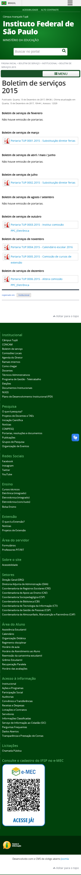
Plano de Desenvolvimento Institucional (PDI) (27, 396)
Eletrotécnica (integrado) (16, 497)
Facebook (7, 461)
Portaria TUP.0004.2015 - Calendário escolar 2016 (42, 247)
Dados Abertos (10, 731)
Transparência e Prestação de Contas (22, 735)
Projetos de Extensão (14, 530)
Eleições (6, 383)
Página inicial (8, 63)
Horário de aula (10, 647)
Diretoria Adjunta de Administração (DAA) (25, 584)
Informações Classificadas (16, 718)
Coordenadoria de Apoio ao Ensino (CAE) (24, 592)
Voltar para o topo (67, 316)
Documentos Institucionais (17, 388)
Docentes (7, 370)
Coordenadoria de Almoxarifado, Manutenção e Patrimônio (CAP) (38, 614)
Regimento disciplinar (14, 642)
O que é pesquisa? (12, 411)
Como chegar (9, 366)
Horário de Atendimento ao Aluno (21, 651)
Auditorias (8, 696)
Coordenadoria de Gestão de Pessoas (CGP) (26, 610)
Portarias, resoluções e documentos (22, 433)
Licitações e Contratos (14, 709)
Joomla (65, 858)
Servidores (8, 714)
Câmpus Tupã (10, 340)
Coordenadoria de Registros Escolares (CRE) (26, 588)
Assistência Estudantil (14, 629)
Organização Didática (14, 638)
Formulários (9, 545)
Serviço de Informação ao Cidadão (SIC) (24, 722)
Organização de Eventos (15, 446)
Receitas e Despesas (13, 705)
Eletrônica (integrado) (14, 493)
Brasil (12, 3)
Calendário (8, 634)
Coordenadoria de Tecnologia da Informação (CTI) (30, 605)
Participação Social (12, 692)
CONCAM (7, 344)
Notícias (6, 424)
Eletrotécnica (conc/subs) (16, 502)
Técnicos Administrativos (16, 375)
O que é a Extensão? (13, 521)
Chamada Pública (11, 750)
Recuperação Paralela (14, 664)
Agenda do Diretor (12, 357)
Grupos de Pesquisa (13, 442)
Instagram (8, 465)
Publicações (8, 437)
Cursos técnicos (11, 489)
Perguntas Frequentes (14, 727)
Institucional (49, 63)
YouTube (7, 474)
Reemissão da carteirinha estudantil (22, 655)
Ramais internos (11, 362)
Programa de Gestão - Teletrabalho (21, 379)
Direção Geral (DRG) (13, 579)
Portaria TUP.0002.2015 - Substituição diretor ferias (43, 182)
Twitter (6, 470)
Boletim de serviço (29, 63)
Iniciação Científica (12, 420)
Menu (62, 74)
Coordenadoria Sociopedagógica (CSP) (23, 597)
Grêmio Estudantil (12, 660)
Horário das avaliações (14, 668)
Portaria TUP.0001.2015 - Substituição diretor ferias (43, 140)
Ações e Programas (12, 688)
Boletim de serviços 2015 (34, 86)
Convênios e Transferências (17, 701)
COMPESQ (8, 429)
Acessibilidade (30, 9)
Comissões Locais (12, 353)
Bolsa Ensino (9, 506)
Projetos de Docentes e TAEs (18, 416)
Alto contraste (50, 9)
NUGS (5, 392)
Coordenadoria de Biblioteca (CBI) (21, 601)
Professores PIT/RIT (13, 549)
